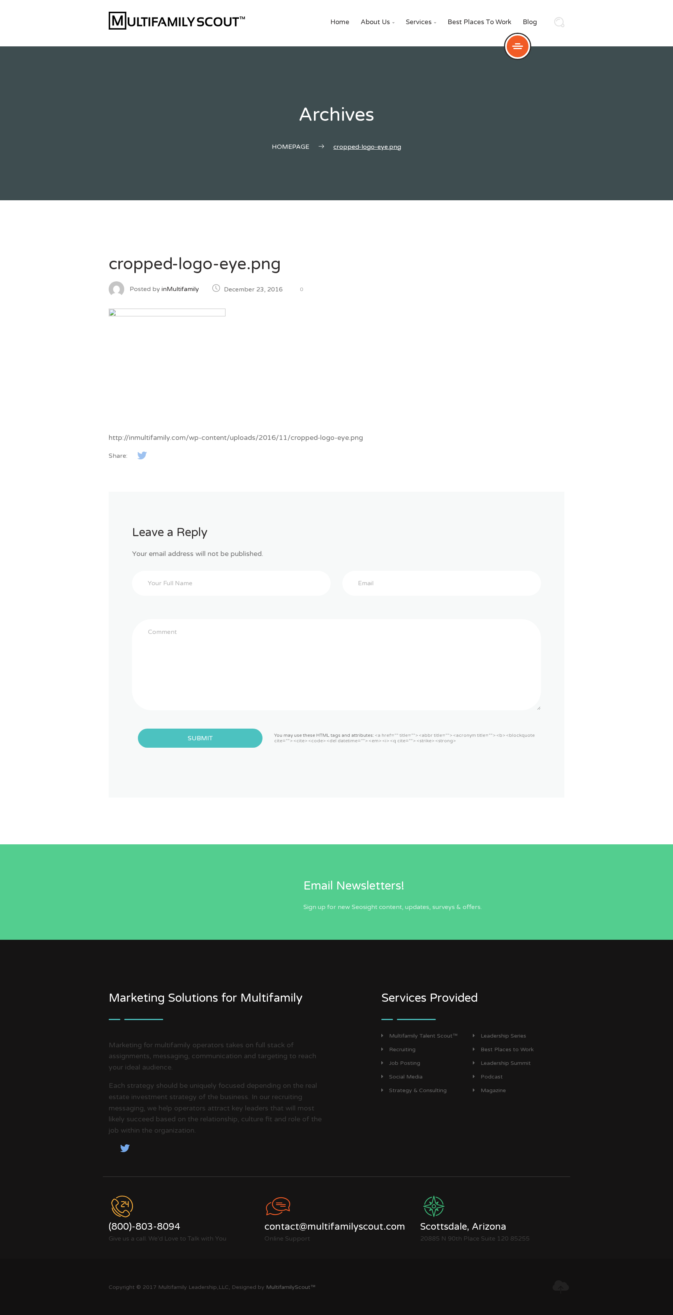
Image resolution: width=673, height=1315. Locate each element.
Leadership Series (503, 1036)
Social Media (406, 1076)
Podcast (492, 1076)
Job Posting (404, 1063)
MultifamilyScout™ (290, 1287)
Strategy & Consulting (418, 1090)
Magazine (493, 1090)
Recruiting (402, 1049)
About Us (378, 22)
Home (339, 22)
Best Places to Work (479, 22)
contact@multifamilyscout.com (334, 1226)
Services (421, 22)
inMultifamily (180, 289)
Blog (530, 22)
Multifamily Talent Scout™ (423, 1036)
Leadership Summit (506, 1063)
